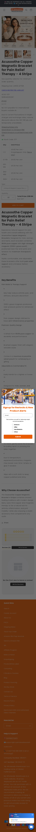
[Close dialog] (32, 391)
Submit (18, 437)
